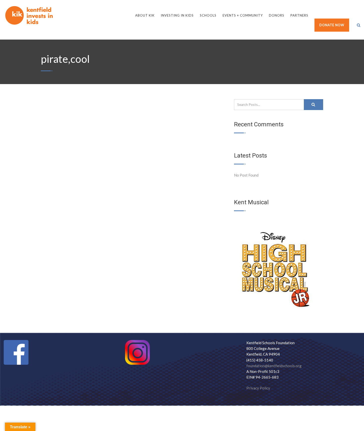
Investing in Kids (177, 15)
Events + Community (243, 15)
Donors (276, 15)
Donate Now (331, 25)
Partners (299, 15)
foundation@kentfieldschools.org (274, 365)
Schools (208, 15)
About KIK (145, 15)
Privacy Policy (258, 388)
